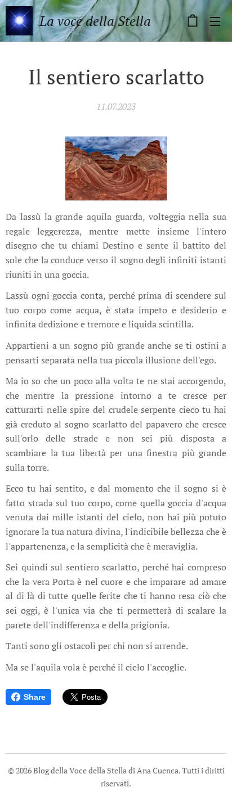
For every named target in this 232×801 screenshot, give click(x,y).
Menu (215, 21)
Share (35, 696)
